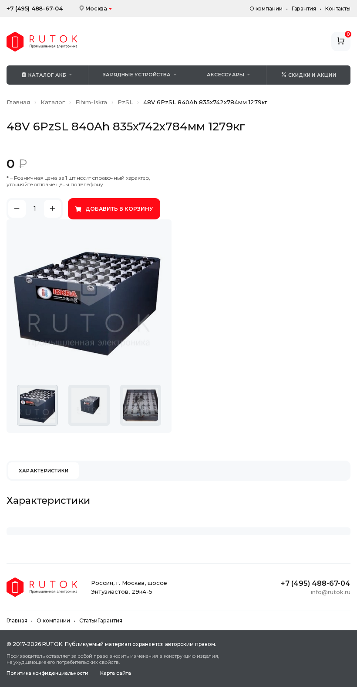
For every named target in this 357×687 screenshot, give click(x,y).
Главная (18, 102)
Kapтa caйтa (115, 673)
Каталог (52, 102)
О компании (266, 8)
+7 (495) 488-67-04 (35, 8)
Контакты (337, 8)
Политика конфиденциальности (47, 673)
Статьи (88, 620)
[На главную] (42, 41)
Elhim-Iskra (91, 102)
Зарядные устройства (137, 75)
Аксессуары (225, 75)
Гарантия (304, 8)
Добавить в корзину (119, 208)
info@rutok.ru (330, 591)
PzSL (125, 102)
